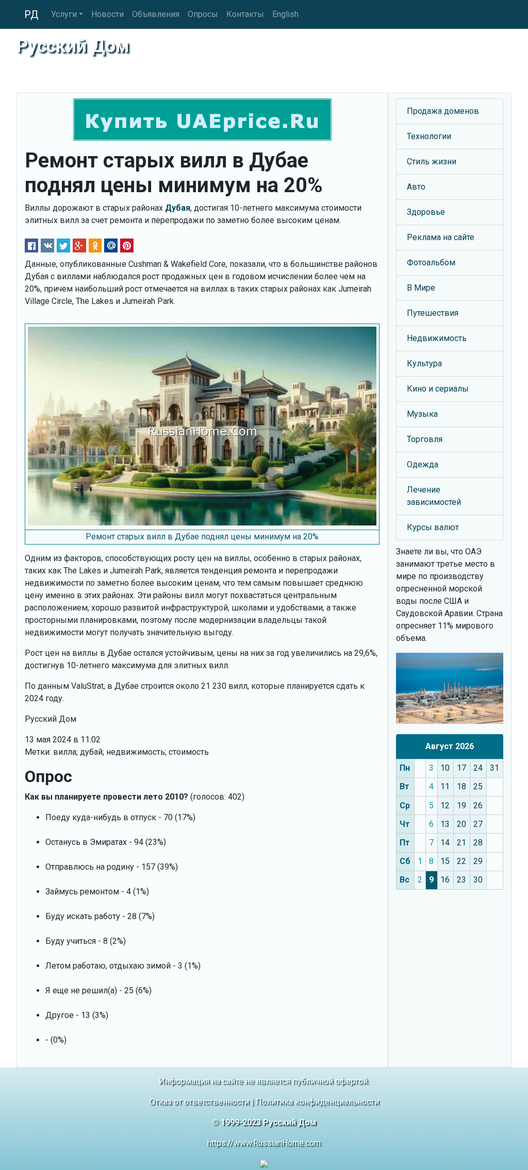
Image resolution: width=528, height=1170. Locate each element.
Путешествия (432, 313)
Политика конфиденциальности (317, 1102)
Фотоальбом (431, 262)
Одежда (422, 464)
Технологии (429, 136)
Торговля (424, 439)
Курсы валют (433, 527)
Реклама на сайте (440, 237)
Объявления (155, 14)
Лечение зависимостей (434, 496)
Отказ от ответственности (199, 1102)
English (285, 14)
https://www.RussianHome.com (264, 1143)
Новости (107, 14)
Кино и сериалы (438, 389)
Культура (424, 363)
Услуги (64, 14)
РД (31, 14)
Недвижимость (437, 338)
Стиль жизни (431, 161)
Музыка (422, 414)
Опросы (203, 14)
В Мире (421, 288)
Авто (416, 187)
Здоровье (426, 212)
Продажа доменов (443, 111)
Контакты (245, 14)
